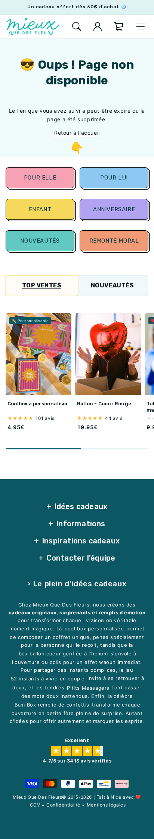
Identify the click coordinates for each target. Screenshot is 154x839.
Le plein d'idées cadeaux (79, 583)
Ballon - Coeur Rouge (104, 403)
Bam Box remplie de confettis (52, 705)
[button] (77, 26)
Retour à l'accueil (77, 133)
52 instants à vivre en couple (48, 679)
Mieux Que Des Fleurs (37, 797)
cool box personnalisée (94, 629)
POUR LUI (114, 178)
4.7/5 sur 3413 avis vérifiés (77, 761)
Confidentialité (63, 805)
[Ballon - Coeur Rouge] (108, 354)
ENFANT (40, 209)
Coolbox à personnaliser (37, 403)
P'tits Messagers (88, 688)
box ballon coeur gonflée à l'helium (63, 653)
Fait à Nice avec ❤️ (118, 797)
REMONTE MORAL (114, 241)
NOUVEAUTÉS (40, 241)
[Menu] (141, 26)
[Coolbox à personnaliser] (38, 354)
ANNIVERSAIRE (114, 209)
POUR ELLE (40, 178)
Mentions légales (106, 805)
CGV (35, 805)
